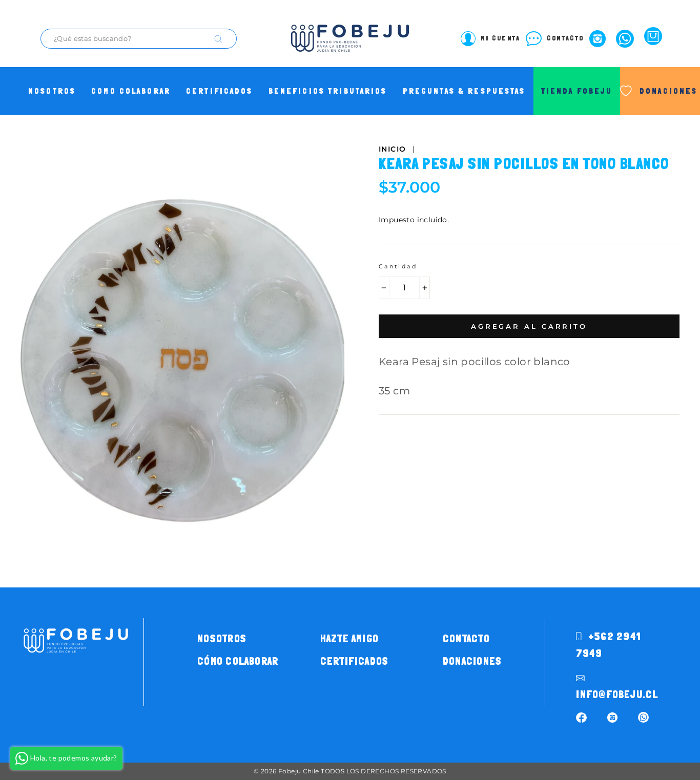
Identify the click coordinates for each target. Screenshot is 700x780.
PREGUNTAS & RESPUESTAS (464, 91)
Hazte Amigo (349, 639)
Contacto (466, 639)
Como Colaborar (131, 91)
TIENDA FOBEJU (577, 91)
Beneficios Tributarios (328, 91)
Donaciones (472, 661)
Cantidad (398, 266)
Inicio (392, 149)
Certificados (219, 91)
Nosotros (52, 91)
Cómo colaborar (237, 661)
